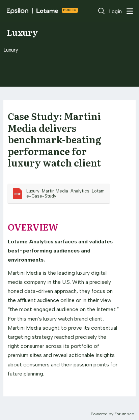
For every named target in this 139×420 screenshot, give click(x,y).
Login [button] (115, 11)
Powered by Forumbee (112, 414)
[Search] (101, 11)
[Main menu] (129, 11)
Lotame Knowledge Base (70, 11)
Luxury (22, 32)
